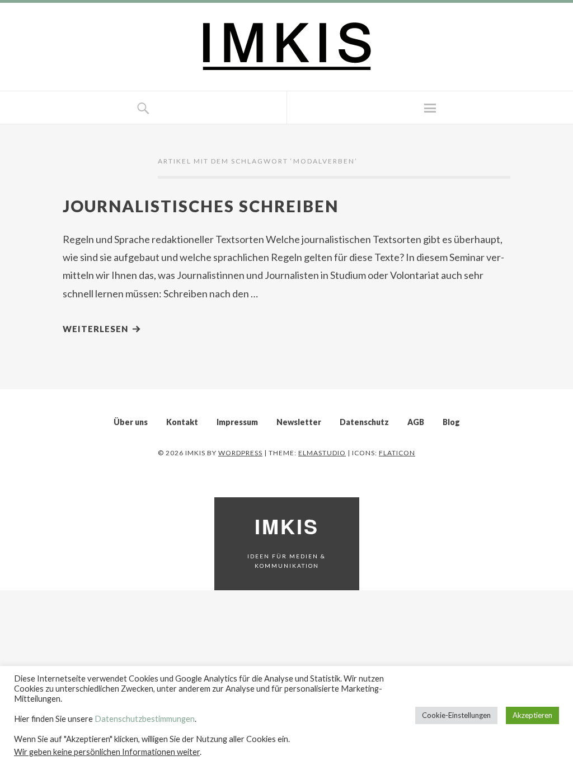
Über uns (131, 422)
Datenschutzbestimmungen (145, 719)
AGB (415, 422)
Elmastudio (322, 453)
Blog (451, 422)
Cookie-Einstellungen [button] (456, 715)
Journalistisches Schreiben (201, 206)
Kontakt (182, 422)
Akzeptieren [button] (532, 715)
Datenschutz (364, 422)
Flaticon (397, 453)
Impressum (237, 422)
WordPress (240, 453)
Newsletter (298, 422)
